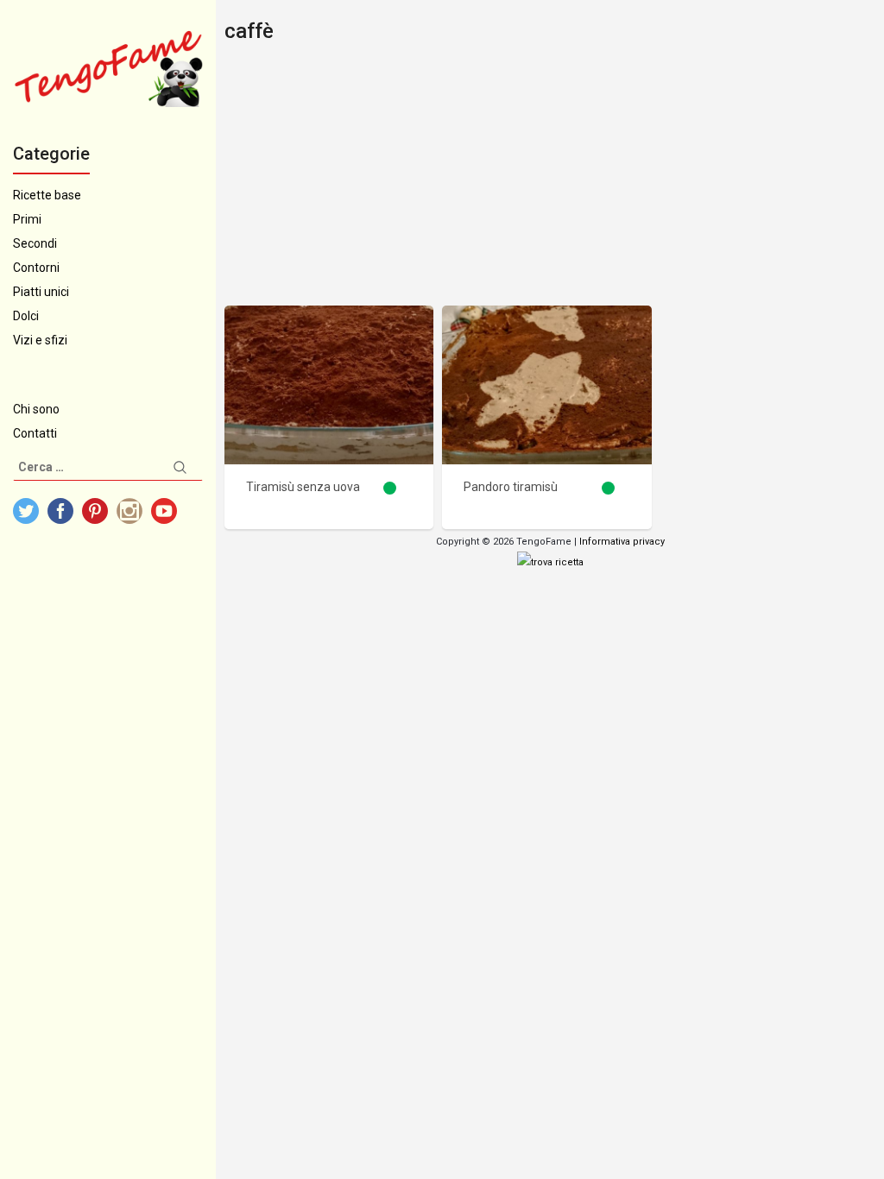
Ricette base (47, 195)
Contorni (36, 267)
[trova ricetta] (550, 562)
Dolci (26, 316)
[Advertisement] (550, 176)
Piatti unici (41, 292)
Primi (27, 219)
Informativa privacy (622, 541)
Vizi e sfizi (40, 340)
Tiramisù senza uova (303, 487)
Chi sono (36, 409)
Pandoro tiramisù (511, 487)
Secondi (35, 243)
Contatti (35, 433)
